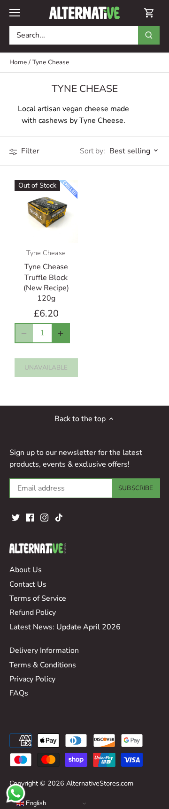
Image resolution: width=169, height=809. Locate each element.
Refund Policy (32, 612)
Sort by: (92, 151)
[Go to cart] (149, 13)
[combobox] (73, 35)
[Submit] (149, 35)
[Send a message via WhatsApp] (16, 793)
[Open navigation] (14, 12)
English (35, 803)
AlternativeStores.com (99, 783)
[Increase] (60, 333)
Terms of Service (37, 598)
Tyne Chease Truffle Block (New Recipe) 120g (46, 276)
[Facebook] (30, 517)
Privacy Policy (32, 679)
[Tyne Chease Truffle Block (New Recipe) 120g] (46, 211)
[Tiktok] (59, 517)
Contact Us (27, 584)
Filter (29, 151)
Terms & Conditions (42, 665)
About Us (25, 570)
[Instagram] (44, 517)
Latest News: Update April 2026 (65, 627)
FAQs (18, 693)
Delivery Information (44, 650)
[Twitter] (16, 517)
